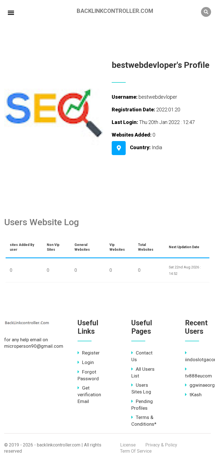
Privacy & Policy (161, 445)
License (128, 445)
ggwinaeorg (202, 385)
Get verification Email (89, 394)
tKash (196, 394)
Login (88, 362)
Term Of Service (136, 451)
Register (91, 353)
